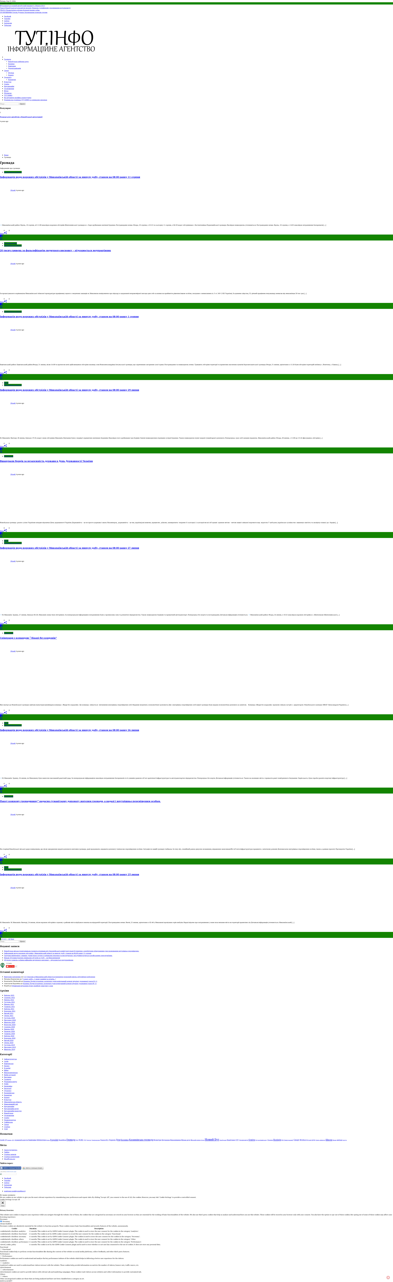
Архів (6, 1061)
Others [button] (2, 1274)
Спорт (6, 70)
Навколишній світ (11, 1104)
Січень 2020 (8, 1043)
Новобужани (223, 1140)
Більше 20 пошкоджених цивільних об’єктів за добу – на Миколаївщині (32, 958)
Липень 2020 (9, 1029)
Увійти (6, 1152)
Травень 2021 (9, 1006)
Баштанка (12, 66)
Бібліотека (41, 1140)
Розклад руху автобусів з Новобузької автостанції (21, 117)
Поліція (277, 1139)
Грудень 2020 (9, 1018)
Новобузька (8, 456)
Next (12, 939)
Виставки (7, 1077)
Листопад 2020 (10, 1020)
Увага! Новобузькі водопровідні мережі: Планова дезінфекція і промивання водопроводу (35, 8)
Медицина (166, 1140)
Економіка (8, 1086)
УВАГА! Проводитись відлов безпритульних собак (20, 10)
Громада (7, 59)
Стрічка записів (10, 1154)
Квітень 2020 (9, 1036)
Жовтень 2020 (9, 1022)
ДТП (85, 1140)
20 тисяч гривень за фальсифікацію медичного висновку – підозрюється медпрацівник (55, 250)
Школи (334, 1140)
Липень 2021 (9, 1004)
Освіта (6, 84)
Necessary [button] (3, 1219)
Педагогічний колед (261, 1140)
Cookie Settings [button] (6, 1199)
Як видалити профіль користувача (17, 97)
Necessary (6, 1221)
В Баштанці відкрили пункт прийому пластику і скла (32, 986)
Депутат (88, 1140)
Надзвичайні (9, 86)
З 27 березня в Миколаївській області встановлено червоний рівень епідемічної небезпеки (59, 977)
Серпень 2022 (9, 997)
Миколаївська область (13, 172)
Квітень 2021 (9, 1009)
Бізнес (48, 1140)
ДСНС (6, 1084)
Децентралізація (14, 68)
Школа (329, 1139)
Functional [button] (4, 1247)
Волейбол (62, 1140)
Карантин (12, 79)
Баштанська (8, 1063)
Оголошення (9, 88)
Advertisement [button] (5, 1267)
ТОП (6, 1129)
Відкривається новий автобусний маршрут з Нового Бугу (22, 6)
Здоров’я (7, 77)
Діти (118, 1139)
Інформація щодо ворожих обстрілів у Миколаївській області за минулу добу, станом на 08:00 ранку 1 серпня (69, 316)
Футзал (308, 1140)
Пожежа (270, 1140)
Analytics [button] (3, 1260)
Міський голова (196, 1140)
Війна (6, 383)
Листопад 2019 (10, 1047)
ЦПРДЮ (313, 1140)
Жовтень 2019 (9, 1049)
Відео (6, 91)
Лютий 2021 (8, 1013)
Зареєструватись (10, 1150)
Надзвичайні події (11, 1109)
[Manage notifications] (388, 1277)
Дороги (112, 1140)
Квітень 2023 (9, 995)
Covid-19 (3, 1140)
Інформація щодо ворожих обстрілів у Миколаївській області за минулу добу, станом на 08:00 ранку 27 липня (69, 547)
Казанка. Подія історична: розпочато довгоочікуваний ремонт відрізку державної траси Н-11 (60, 981)
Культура (7, 82)
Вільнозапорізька (11, 1072)
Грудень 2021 (9, 1002)
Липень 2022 (9, 1000)
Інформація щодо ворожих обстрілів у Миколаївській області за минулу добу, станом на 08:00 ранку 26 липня (69, 730)
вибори (339, 1140)
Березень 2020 (9, 1038)
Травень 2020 (9, 1033)
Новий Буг (212, 1139)
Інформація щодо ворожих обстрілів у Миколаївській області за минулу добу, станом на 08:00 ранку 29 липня (69, 389)
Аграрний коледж (21, 1140)
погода (345, 1140)
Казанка (11, 64)
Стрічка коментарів (11, 1157)
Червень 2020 (9, 1031)
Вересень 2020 (9, 1024)
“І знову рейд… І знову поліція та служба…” (39, 979)
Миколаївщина (175, 1140)
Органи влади (243, 1140)
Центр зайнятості (320, 1140)
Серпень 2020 (9, 1027)
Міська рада (185, 1140)
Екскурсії (7, 1088)
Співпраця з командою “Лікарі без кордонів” (28, 637)
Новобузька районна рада (18, 61)
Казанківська (9, 1093)
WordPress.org (9, 1159)
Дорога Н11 (104, 1140)
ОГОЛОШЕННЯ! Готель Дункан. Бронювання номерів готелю (23, 12)
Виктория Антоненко (12, 977)
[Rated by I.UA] (8, 1174)
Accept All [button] (16, 1199)
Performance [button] (5, 1254)
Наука (202, 1140)
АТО (13, 1140)
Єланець (9, 1140)
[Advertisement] (196, 138)
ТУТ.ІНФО (8, 95)
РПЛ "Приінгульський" (287, 1140)
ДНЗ (77, 1140)
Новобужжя (231, 1140)
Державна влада (10, 243)
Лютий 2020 (8, 1040)
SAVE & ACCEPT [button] (6, 1281)
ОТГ (237, 1140)
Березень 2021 (9, 1011)
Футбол (11, 73)
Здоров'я (7, 1090)
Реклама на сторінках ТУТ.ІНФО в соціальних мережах (25, 100)
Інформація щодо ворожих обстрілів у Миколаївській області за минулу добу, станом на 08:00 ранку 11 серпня (70, 177)
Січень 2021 (8, 1015)
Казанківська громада (141, 1139)
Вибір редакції (10, 1075)
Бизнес (7, 1066)
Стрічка (7, 1127)
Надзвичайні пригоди (12, 1111)
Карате (11, 75)
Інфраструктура (10, 1059)
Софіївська (8, 1122)
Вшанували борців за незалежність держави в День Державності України (46, 461)
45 (9, 939)
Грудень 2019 (9, 1045)
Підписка (7, 93)
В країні (7, 1068)
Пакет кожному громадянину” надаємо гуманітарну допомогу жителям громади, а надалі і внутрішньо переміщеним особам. (80, 801)
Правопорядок (10, 1120)
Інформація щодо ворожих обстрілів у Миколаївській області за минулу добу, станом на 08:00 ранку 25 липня (69, 874)
